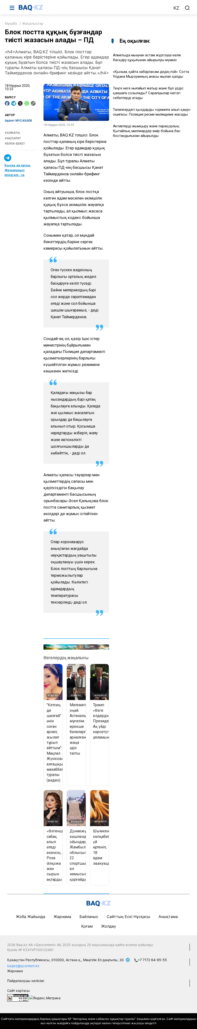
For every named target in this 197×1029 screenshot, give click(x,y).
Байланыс (89, 916)
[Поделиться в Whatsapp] (26, 103)
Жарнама (62, 916)
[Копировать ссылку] (33, 103)
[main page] (93, 8)
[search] (187, 8)
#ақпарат (13, 138)
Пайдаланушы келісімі (25, 981)
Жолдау (108, 926)
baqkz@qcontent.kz (23, 966)
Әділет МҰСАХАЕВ (18, 120)
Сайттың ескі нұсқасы (128, 916)
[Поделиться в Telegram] (13, 103)
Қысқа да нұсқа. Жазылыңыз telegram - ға (18, 170)
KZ (176, 8)
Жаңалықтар (32, 23)
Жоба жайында (30, 916)
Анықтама (168, 916)
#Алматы (12, 133)
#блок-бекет (15, 143)
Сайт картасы (18, 990)
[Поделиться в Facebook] (7, 103)
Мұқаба (11, 23)
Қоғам (87, 926)
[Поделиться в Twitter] (20, 103)
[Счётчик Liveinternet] (17, 998)
